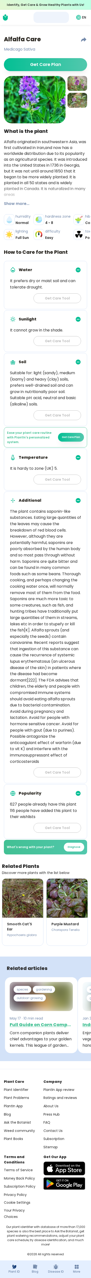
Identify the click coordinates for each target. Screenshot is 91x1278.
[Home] (5, 17)
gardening (44, 989)
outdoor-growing (30, 998)
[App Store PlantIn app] (64, 1168)
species (22, 989)
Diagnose (74, 847)
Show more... (16, 203)
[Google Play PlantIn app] (64, 1183)
